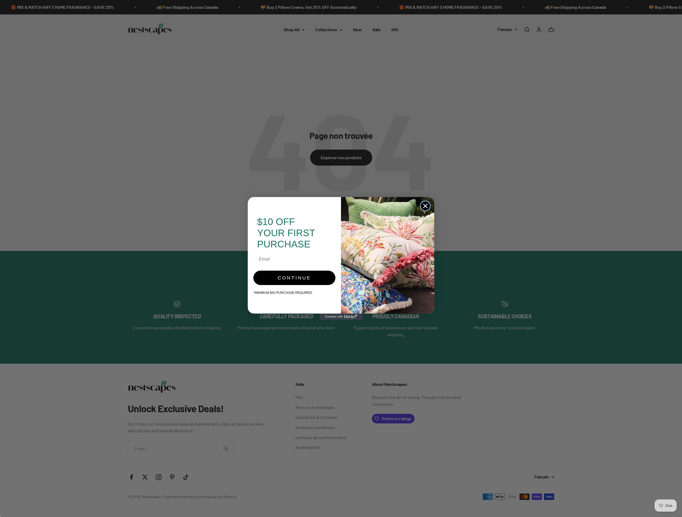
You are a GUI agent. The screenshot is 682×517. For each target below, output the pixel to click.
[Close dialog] (425, 206)
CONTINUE (294, 277)
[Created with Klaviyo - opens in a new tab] (341, 317)
